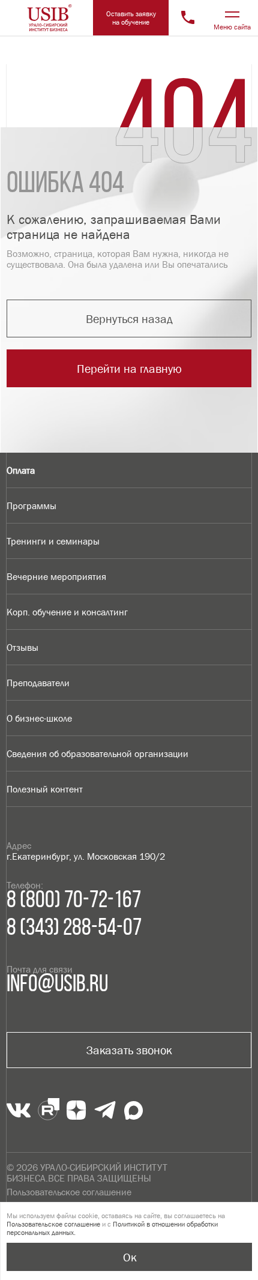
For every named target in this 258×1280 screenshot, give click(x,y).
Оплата (21, 470)
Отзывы (22, 647)
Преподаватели (38, 682)
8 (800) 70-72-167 (74, 901)
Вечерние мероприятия (56, 576)
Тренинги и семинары (53, 541)
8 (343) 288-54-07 (74, 929)
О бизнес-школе (39, 718)
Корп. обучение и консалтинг (67, 611)
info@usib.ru (57, 985)
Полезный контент (45, 788)
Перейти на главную (129, 368)
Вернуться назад (129, 318)
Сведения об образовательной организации (97, 753)
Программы (31, 505)
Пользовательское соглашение (69, 1191)
